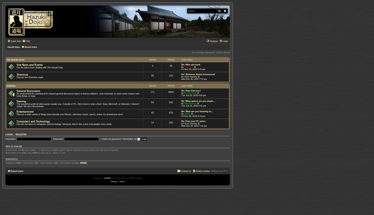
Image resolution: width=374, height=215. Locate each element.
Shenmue (22, 74)
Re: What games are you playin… (198, 101)
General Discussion (28, 91)
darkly (187, 114)
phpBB (107, 178)
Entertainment (25, 111)
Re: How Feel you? (191, 91)
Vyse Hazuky (190, 77)
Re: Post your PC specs (193, 121)
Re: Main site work (190, 64)
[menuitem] (26, 41)
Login (8, 134)
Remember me (130, 139)
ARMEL (83, 163)
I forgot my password (111, 139)
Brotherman (190, 93)
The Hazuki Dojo (15, 60)
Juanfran (188, 67)
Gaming (21, 101)
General (11, 86)
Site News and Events (30, 64)
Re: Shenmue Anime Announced (198, 74)
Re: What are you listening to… (197, 111)
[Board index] (32, 21)
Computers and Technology (33, 121)
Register (21, 134)
